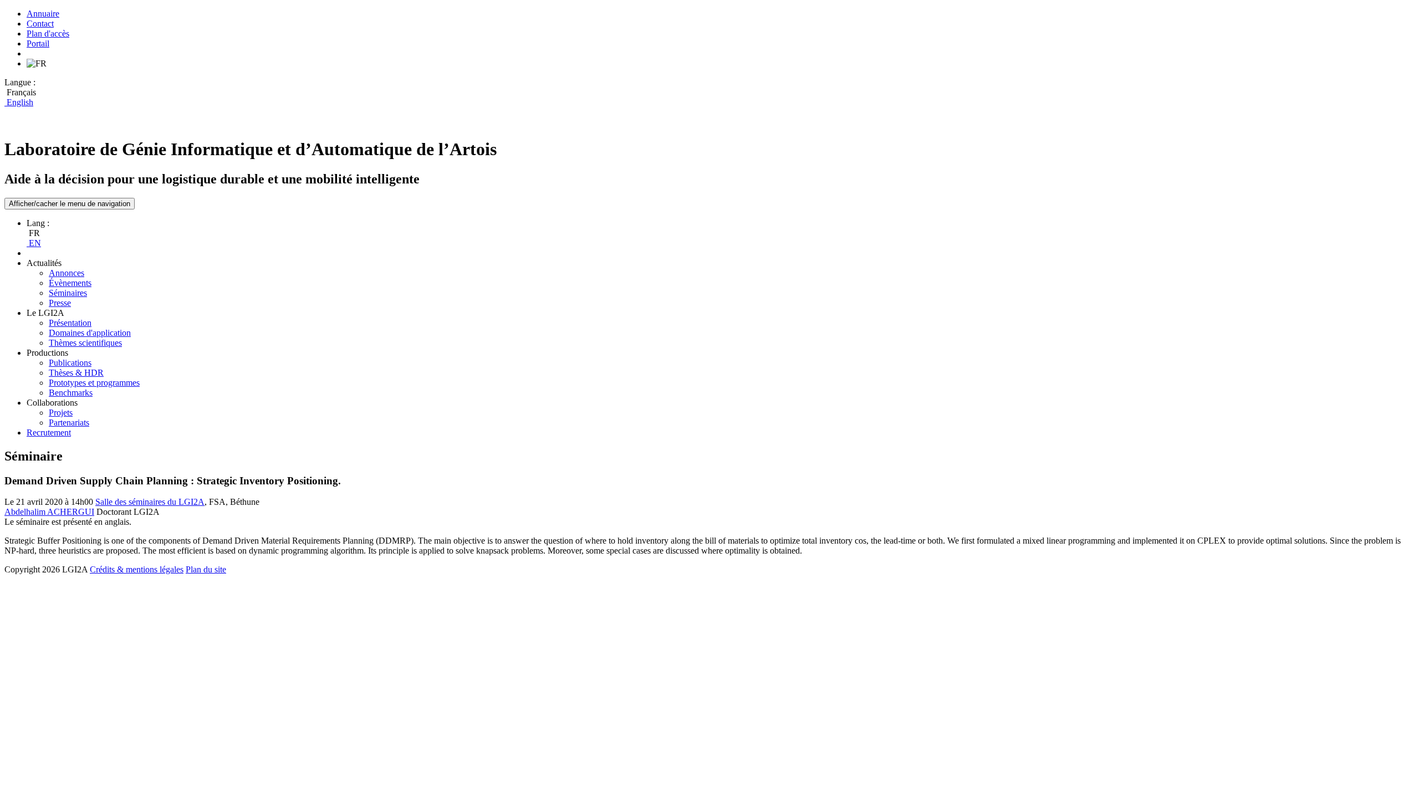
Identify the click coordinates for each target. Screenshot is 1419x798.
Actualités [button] (44, 263)
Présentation (70, 323)
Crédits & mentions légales (136, 569)
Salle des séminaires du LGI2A (150, 502)
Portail (38, 43)
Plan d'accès (48, 33)
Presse (60, 303)
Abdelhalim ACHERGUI (49, 511)
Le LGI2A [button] (45, 313)
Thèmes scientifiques (85, 342)
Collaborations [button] (52, 402)
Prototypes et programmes (94, 382)
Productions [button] (47, 352)
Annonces (66, 273)
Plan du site (206, 569)
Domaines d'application (90, 332)
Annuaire (43, 13)
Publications (70, 362)
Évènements (70, 283)
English (18, 102)
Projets (61, 412)
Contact (40, 23)
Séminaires (68, 293)
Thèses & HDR (76, 372)
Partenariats (69, 422)
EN (34, 243)
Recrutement (49, 432)
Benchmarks (71, 392)
